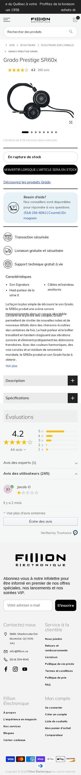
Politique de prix (55, 677)
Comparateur (54, 735)
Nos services (12, 726)
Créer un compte (56, 714)
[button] (40, 463)
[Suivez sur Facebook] (5, 669)
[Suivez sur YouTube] (24, 669)
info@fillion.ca (19, 651)
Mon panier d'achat (58, 728)
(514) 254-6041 (35, 213)
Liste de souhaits (56, 721)
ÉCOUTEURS (27, 45)
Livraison (51, 657)
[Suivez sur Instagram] (15, 669)
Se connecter (53, 707)
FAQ (48, 684)
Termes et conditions (59, 670)
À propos (9, 712)
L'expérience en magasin (19, 719)
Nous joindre (53, 639)
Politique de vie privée (59, 664)
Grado (27, 182)
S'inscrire (65, 605)
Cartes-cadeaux (14, 740)
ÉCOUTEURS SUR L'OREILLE (57, 45)
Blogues (8, 733)
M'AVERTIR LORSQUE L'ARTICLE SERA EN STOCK (40, 170)
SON (12, 45)
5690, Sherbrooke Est (24, 634)
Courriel (54, 213)
